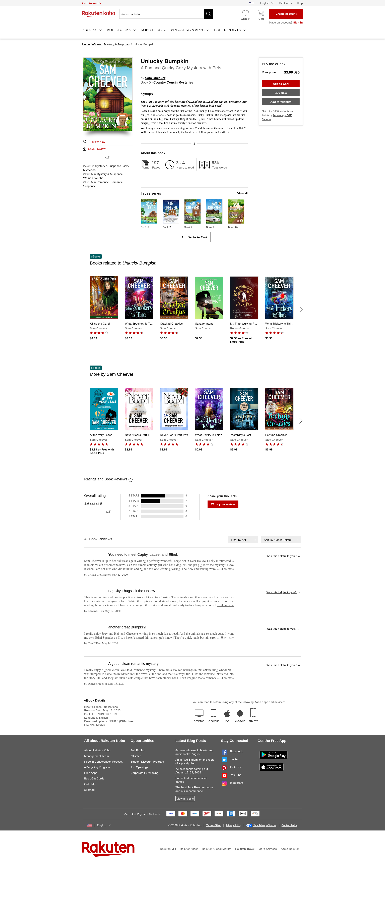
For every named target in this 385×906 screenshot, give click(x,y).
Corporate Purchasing (144, 772)
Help (300, 3)
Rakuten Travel (244, 848)
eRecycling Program (97, 767)
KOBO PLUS (152, 30)
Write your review (223, 504)
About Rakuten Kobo (97, 750)
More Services (267, 848)
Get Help (89, 784)
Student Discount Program (147, 761)
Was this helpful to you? (281, 556)
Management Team (96, 756)
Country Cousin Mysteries (173, 82)
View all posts (185, 798)
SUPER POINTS (228, 30)
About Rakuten (290, 848)
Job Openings (139, 767)
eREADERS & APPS (188, 30)
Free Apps (90, 772)
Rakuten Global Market (216, 848)
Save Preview (96, 148)
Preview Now (97, 141)
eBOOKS (90, 30)
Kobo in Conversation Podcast (103, 761)
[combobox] (243, 539)
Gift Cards (285, 3)
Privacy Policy (233, 825)
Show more (225, 569)
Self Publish (138, 750)
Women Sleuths (93, 178)
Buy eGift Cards (94, 778)
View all (242, 193)
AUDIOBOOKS (119, 30)
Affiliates (136, 756)
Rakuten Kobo (98, 13)
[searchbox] (166, 14)
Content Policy (289, 825)
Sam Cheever (155, 78)
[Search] (208, 14)
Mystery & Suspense (108, 166)
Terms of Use (213, 825)
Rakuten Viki (168, 848)
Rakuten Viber (189, 848)
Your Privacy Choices (264, 825)
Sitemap (89, 789)
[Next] (301, 309)
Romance (103, 182)
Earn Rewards (91, 3)
